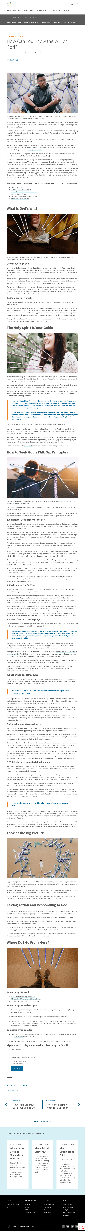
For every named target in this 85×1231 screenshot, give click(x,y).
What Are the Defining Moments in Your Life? (17, 1153)
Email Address (16, 1050)
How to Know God (13, 10)
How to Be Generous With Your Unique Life (24, 1106)
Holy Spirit (28, 446)
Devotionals (47, 22)
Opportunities (42, 10)
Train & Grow (28, 10)
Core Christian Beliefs (31, 22)
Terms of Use (48, 1210)
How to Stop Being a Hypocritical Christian (57, 1106)
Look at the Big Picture (19, 194)
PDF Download (17, 1064)
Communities (55, 10)
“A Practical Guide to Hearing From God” (25, 1001)
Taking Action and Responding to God (24, 196)
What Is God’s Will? (17, 187)
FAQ (8, 1207)
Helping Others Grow (69, 1213)
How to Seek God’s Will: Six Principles (24, 192)
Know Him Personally (13, 1204)
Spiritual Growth (31, 17)
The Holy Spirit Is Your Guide (21, 189)
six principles (18, 1037)
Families (27, 1207)
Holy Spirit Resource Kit (71, 22)
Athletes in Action (30, 1213)
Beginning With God (14, 22)
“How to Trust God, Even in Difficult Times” (26, 999)
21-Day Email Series (19, 1061)
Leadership (66, 1215)
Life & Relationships (68, 1207)
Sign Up (17, 1069)
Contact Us (47, 1207)
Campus (27, 1204)
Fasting (57, 22)
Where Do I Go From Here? (20, 199)
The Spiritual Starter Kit (42, 1150)
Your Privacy (47, 1213)
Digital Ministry (29, 1210)
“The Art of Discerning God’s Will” (23, 997)
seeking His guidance (35, 150)
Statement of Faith (49, 1204)
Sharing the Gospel (68, 1210)
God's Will (14, 60)
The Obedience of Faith (67, 1152)
